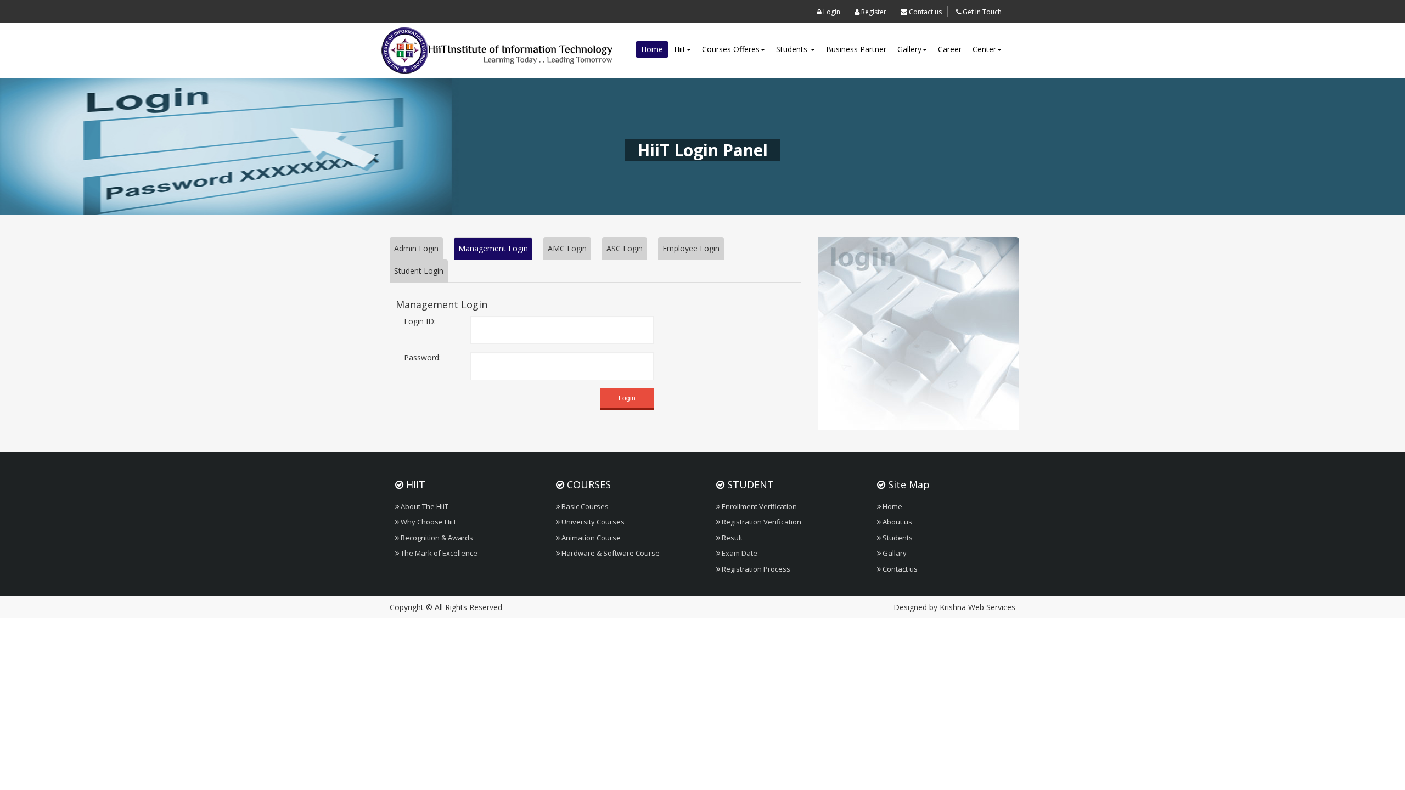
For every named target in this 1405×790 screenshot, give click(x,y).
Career (950, 49)
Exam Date (738, 553)
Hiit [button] (679, 49)
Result (731, 538)
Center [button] (984, 49)
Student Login (418, 271)
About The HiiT (423, 506)
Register (872, 11)
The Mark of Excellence (438, 553)
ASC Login (624, 248)
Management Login (493, 248)
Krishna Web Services (977, 607)
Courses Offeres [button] (731, 49)
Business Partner (856, 49)
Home (652, 49)
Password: (422, 357)
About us (896, 522)
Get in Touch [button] (981, 11)
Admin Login (416, 248)
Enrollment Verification (758, 506)
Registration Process (755, 569)
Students (793, 49)
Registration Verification (760, 522)
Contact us (924, 11)
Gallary (894, 553)
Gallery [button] (909, 49)
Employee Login (691, 248)
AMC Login (567, 248)
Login (831, 11)
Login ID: (420, 321)
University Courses (592, 522)
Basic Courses (584, 506)
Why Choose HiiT (428, 522)
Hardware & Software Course (610, 553)
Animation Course (590, 538)
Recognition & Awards (436, 538)
